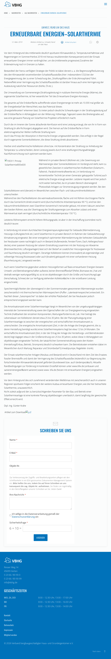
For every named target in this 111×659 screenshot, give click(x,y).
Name (13, 439)
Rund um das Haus (60, 27)
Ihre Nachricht (17, 494)
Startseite (8, 620)
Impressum (8, 629)
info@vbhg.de (10, 582)
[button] (105, 4)
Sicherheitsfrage (18, 522)
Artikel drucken (70, 42)
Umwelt (45, 27)
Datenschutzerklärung (23, 516)
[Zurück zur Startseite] (13, 4)
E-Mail (13, 452)
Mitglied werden (10, 634)
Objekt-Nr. (14, 465)
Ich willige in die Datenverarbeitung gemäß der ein (35, 515)
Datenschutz (9, 625)
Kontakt (7, 615)
